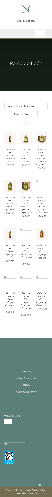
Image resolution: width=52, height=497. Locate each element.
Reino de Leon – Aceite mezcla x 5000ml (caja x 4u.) (26, 205)
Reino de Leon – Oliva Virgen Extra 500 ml (10, 301)
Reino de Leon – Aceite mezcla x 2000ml (26, 155)
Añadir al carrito (10, 136)
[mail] (25, 26)
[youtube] (15, 26)
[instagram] (10, 26)
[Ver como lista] (28, 121)
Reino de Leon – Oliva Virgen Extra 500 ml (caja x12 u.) (26, 302)
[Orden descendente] (45, 106)
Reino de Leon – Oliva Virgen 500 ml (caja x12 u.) (26, 253)
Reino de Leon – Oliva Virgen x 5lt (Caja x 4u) (41, 299)
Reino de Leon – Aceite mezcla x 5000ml (10, 203)
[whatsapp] (20, 26)
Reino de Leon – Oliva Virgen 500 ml (10, 251)
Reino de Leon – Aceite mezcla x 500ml (10, 155)
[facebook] (5, 26)
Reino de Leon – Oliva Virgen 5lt (42, 250)
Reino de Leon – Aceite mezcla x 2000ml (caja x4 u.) (41, 157)
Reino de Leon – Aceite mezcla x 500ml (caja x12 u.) (42, 205)
